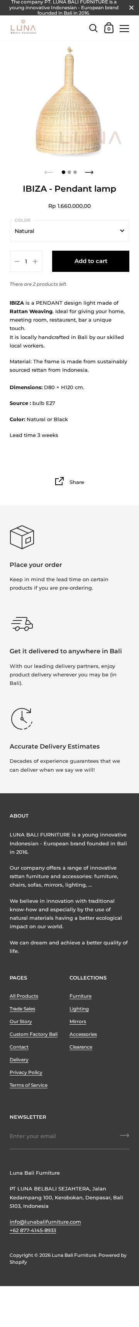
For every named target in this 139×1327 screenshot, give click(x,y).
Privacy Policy (26, 1072)
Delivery (19, 1059)
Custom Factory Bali (34, 1034)
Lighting (79, 1009)
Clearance (81, 1047)
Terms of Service (28, 1085)
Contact (19, 1047)
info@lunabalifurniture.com (45, 1222)
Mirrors (78, 1021)
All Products (24, 996)
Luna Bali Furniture (74, 1255)
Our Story (21, 1021)
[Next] (89, 170)
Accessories (83, 1034)
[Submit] (124, 1138)
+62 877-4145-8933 (33, 1230)
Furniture (81, 996)
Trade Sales (22, 1009)
